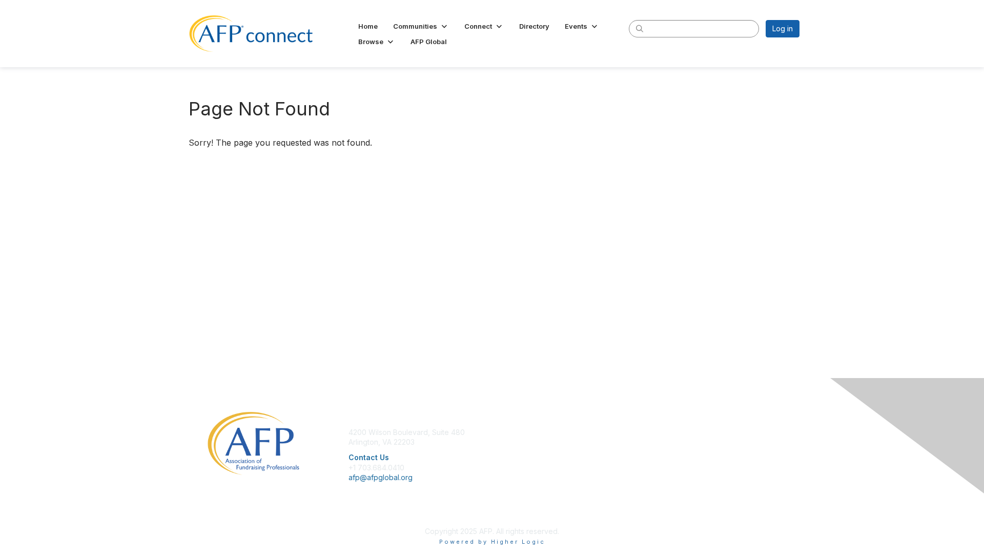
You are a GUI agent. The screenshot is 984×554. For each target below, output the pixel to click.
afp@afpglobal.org (380, 477)
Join (503, 432)
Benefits (510, 442)
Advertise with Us (673, 462)
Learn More (515, 452)
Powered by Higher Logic (492, 541)
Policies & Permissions (681, 442)
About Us (659, 432)
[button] (421, 26)
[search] (639, 28)
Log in (782, 28)
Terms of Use (667, 452)
